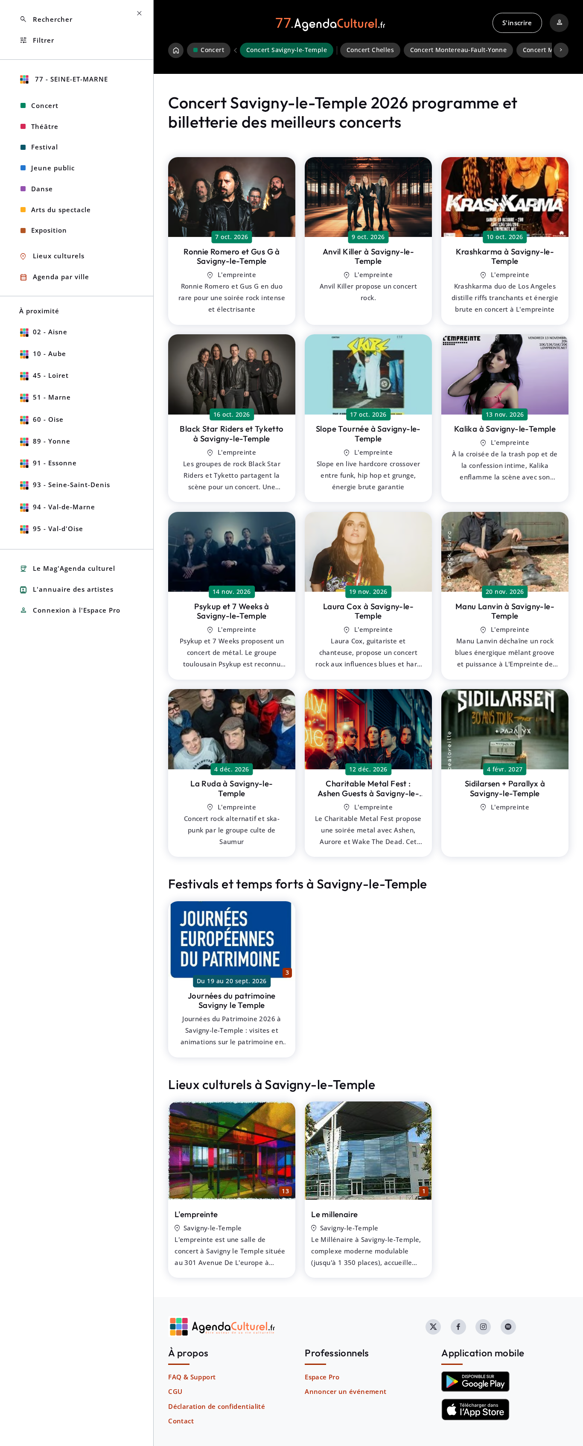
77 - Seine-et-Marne (70, 79)
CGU (175, 1391)
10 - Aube (49, 353)
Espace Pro (322, 1377)
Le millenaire (334, 1214)
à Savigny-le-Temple (232, 256)
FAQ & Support (192, 1377)
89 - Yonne (51, 441)
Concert (44, 105)
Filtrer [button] (36, 40)
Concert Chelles (370, 50)
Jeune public (53, 168)
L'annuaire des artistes (66, 590)
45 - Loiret (51, 375)
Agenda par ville (54, 277)
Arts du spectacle (61, 209)
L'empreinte (196, 1214)
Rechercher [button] (46, 19)
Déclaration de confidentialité (216, 1406)
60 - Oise (48, 419)
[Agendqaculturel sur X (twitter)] (433, 1327)
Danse (42, 188)
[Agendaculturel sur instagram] (483, 1327)
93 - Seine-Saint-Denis (71, 484)
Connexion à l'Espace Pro (69, 610)
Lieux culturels (52, 256)
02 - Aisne (50, 331)
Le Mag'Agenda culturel (67, 569)
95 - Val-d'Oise (58, 528)
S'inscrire (517, 22)
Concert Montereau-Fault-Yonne (458, 50)
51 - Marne (52, 397)
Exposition (49, 230)
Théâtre (44, 126)
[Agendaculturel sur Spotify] (508, 1327)
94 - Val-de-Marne (64, 506)
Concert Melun (545, 50)
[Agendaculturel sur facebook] (458, 1327)
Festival (44, 147)
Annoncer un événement (345, 1391)
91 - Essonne (55, 463)
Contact (181, 1421)
